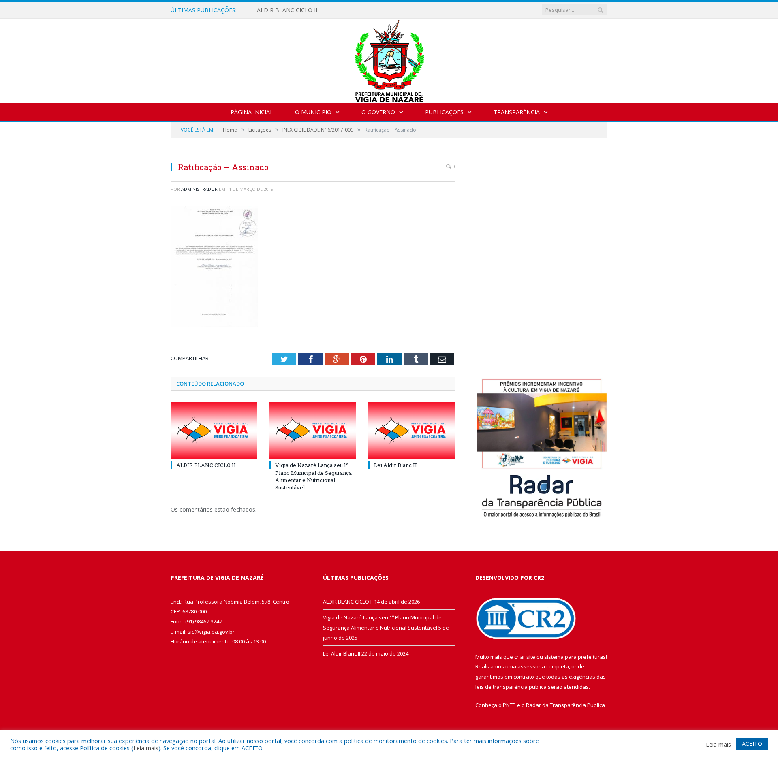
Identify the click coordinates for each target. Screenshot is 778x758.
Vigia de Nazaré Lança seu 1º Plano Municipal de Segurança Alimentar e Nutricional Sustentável (313, 476)
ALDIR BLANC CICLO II (287, 10)
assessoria (531, 666)
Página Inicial (252, 112)
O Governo (378, 112)
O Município (313, 112)
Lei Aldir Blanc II (395, 465)
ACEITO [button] (752, 743)
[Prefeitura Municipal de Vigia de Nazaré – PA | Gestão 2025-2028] (389, 59)
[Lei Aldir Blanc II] (411, 430)
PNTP (509, 705)
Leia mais (145, 748)
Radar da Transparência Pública (565, 705)
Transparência (517, 112)
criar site (524, 656)
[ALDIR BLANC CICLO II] (214, 430)
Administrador (199, 189)
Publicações (444, 112)
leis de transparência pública (511, 686)
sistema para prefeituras (575, 656)
